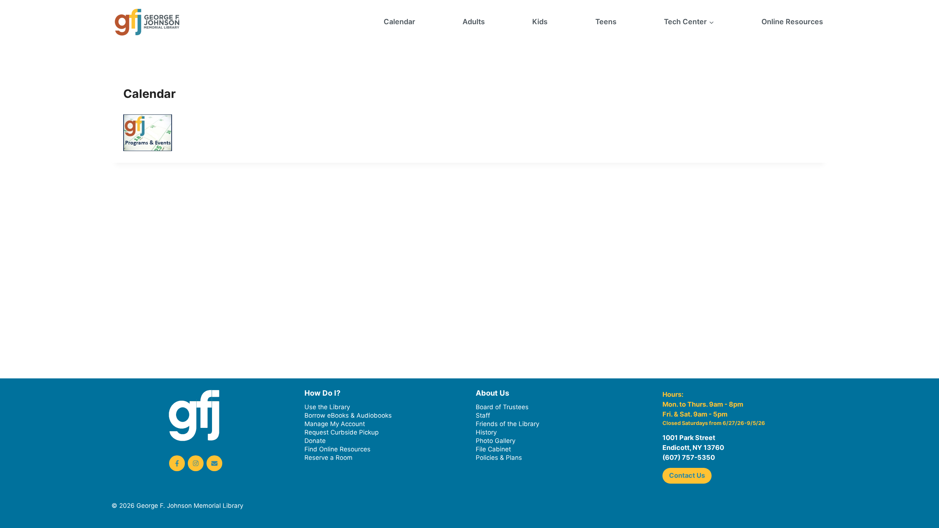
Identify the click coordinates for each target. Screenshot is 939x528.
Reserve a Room (328, 457)
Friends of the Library (507, 424)
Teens (606, 21)
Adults (474, 21)
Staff (483, 415)
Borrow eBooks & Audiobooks (348, 415)
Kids (540, 21)
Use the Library (327, 407)
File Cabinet (493, 449)
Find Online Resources (337, 449)
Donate (315, 440)
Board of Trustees (502, 407)
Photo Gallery (495, 440)
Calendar (399, 21)
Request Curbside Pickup (341, 432)
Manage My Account (334, 424)
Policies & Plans (499, 457)
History (486, 432)
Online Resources (792, 21)
